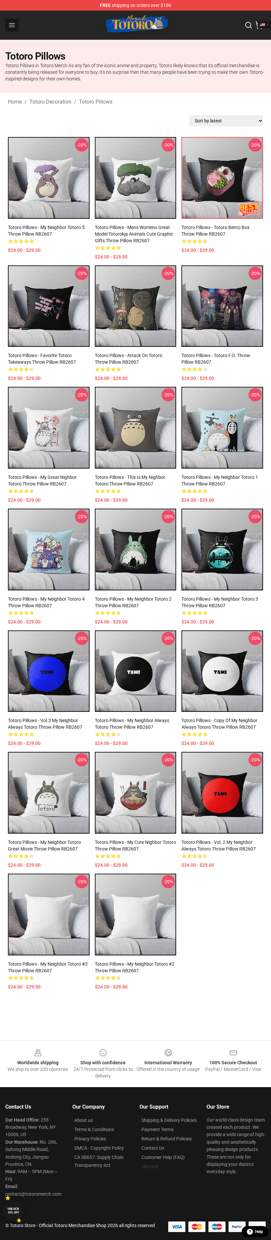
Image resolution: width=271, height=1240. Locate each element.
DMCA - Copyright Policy (99, 1148)
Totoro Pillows (95, 102)
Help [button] (259, 1231)
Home (15, 102)
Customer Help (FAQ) (163, 1157)
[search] (248, 25)
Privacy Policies (90, 1138)
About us (83, 1120)
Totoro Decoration (50, 102)
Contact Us (152, 1148)
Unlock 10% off (13, 1210)
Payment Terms (157, 1129)
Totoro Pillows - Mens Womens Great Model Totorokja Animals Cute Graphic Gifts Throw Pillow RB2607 (134, 234)
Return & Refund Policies (166, 1138)
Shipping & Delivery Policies (169, 1120)
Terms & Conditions (94, 1129)
